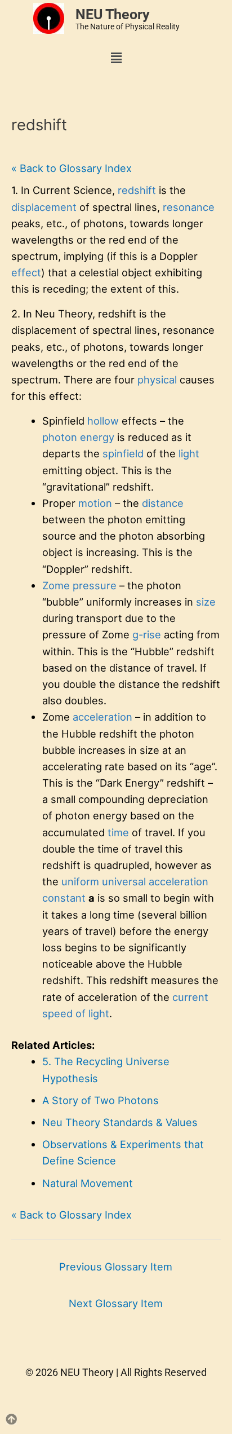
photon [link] (59, 437)
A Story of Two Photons (100, 1100)
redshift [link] (137, 190)
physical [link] (157, 379)
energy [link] (97, 437)
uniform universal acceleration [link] (134, 881)
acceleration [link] (102, 717)
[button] (116, 58)
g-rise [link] (146, 634)
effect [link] (26, 272)
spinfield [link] (123, 453)
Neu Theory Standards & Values (120, 1122)
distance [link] (163, 503)
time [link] (118, 832)
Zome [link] (56, 585)
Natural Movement (87, 1183)
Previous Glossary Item (115, 1266)
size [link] (206, 601)
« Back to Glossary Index (71, 168)
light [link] (189, 453)
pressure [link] (95, 585)
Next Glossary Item (116, 1303)
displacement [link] (44, 207)
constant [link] (64, 898)
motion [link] (95, 503)
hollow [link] (103, 420)
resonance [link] (189, 207)
